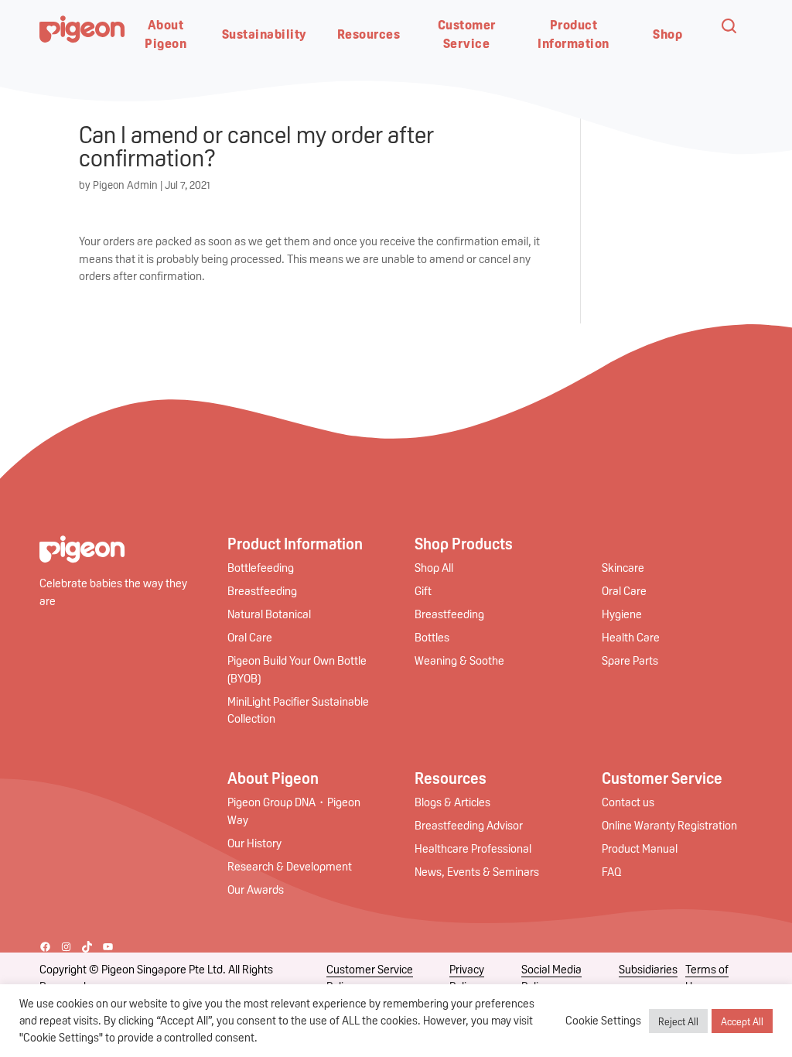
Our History (254, 842)
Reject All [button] (678, 1021)
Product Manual (640, 848)
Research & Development (289, 866)
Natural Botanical (269, 613)
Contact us (628, 801)
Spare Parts (630, 660)
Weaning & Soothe (459, 660)
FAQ (612, 871)
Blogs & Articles (452, 801)
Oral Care (249, 637)
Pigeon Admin (125, 184)
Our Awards (255, 889)
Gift (423, 590)
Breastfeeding (262, 590)
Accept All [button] (742, 1021)
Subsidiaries (648, 969)
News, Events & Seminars (477, 871)
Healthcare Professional (473, 848)
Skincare (623, 567)
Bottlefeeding (260, 567)
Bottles (432, 637)
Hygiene (622, 613)
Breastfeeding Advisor (469, 825)
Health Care (631, 637)
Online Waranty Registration (669, 825)
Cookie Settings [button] (603, 1020)
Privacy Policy (466, 977)
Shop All (434, 567)
